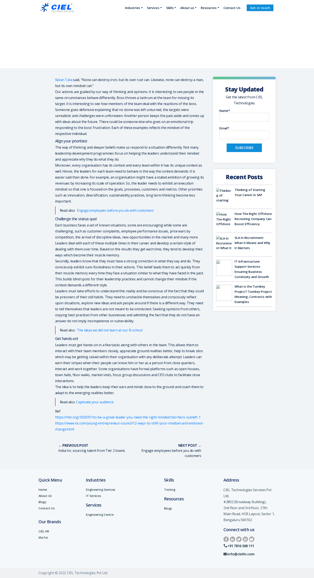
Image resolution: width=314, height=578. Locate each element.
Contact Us (46, 508)
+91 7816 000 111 (240, 546)
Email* (224, 128)
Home (42, 490)
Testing (169, 490)
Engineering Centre (100, 515)
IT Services (93, 496)
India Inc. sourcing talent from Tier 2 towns (91, 450)
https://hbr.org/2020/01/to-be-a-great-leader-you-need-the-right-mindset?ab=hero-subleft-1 (128, 417)
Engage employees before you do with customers (115, 210)
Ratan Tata (63, 79)
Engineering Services (100, 490)
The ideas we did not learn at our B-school (109, 330)
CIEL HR (43, 531)
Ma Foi (43, 537)
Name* (224, 110)
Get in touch (260, 8)
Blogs (42, 502)
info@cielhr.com (240, 554)
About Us (45, 496)
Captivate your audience (94, 402)
